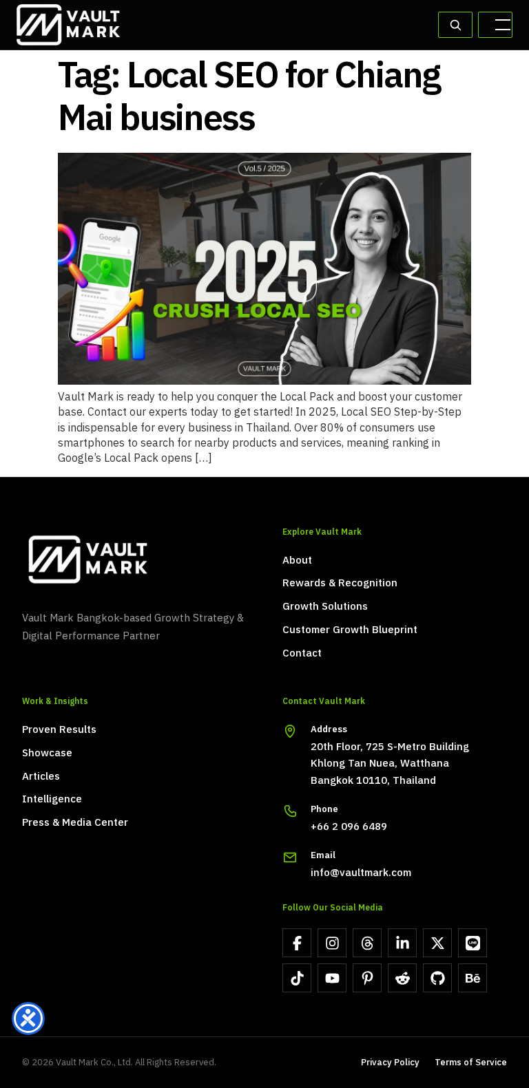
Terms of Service (471, 1063)
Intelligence (52, 799)
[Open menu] (495, 25)
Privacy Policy (390, 1063)
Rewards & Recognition (339, 583)
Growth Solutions (325, 607)
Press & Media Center (75, 823)
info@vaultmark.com (361, 873)
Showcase (47, 753)
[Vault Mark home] (68, 24)
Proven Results (59, 730)
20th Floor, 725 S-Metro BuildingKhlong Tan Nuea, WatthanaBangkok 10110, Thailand (390, 763)
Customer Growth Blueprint (349, 630)
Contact (302, 653)
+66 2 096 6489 (349, 826)
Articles (41, 777)
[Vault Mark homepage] (134, 559)
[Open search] (455, 25)
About (297, 560)
